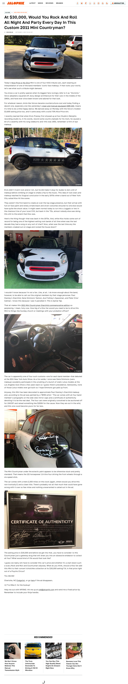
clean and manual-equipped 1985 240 (58, 106)
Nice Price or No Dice (20, 12)
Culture (7, 12)
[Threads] (94, 3)
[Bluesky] (81, 3)
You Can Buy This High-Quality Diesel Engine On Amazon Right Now (53, 664)
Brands (59, 3)
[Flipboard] (85, 3)
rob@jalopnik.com (46, 590)
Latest (32, 3)
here (33, 580)
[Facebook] (77, 3)
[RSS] (106, 3)
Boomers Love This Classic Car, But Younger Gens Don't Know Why (74, 664)
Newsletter (119, 3)
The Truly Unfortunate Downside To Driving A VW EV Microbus (31, 665)
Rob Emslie (9, 32)
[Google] (102, 3)
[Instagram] (98, 3)
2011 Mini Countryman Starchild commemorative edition (45, 305)
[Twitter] (90, 3)
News (40, 3)
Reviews (49, 3)
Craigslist (20, 580)
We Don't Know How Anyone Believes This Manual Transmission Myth (12, 665)
